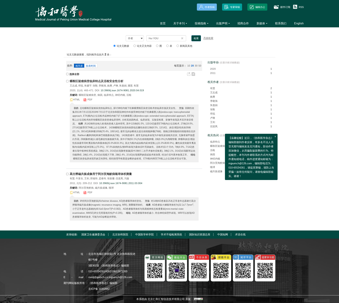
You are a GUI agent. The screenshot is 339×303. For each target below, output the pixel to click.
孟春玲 (102, 178)
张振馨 (111, 178)
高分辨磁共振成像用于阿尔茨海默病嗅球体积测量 (101, 173)
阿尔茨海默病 (217, 162)
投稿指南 (200, 23)
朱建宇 (88, 85)
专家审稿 (235, 7)
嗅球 (212, 167)
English (299, 23)
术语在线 (240, 234)
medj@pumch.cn (98, 277)
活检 (212, 150)
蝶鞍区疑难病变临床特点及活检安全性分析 (96, 81)
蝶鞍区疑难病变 (218, 146)
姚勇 (109, 85)
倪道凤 (119, 178)
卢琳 (115, 85)
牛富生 (79, 178)
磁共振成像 (216, 171)
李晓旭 (102, 85)
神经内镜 (215, 158)
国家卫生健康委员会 (93, 234)
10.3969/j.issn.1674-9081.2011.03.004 (120, 183)
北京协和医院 (120, 234)
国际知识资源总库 (199, 234)
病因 (212, 154)
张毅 (95, 85)
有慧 (136, 85)
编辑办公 (260, 7)
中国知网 (222, 234)
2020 (213, 68)
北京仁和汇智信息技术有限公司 (166, 299)
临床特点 (215, 141)
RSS (301, 7)
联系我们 (280, 23)
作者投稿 (210, 7)
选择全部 (74, 74)
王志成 (73, 85)
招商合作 (243, 23)
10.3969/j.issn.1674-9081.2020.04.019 (122, 90)
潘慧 (130, 85)
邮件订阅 (285, 7)
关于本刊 (179, 23)
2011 (213, 73)
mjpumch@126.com (120, 277)
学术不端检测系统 (171, 234)
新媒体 (261, 23)
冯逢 (126, 178)
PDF (90, 99)
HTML (76, 99)
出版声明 (221, 23)
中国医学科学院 (144, 234)
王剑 (86, 178)
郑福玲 (94, 178)
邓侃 (80, 85)
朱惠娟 (123, 85)
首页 (163, 23)
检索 (196, 38)
